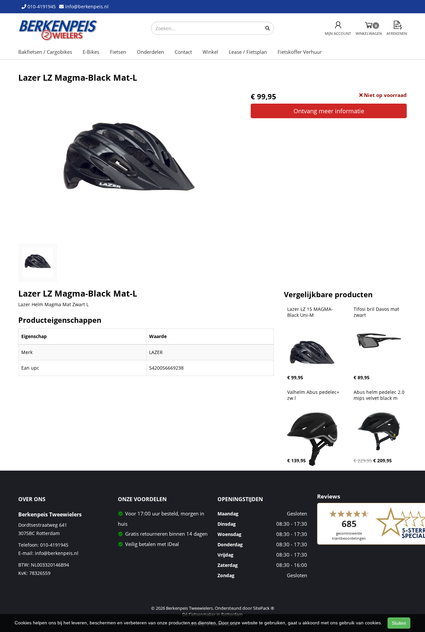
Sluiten (399, 623)
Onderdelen (150, 51)
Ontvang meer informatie (329, 111)
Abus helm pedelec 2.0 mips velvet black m (380, 395)
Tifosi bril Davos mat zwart (377, 312)
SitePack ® (263, 608)
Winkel (210, 51)
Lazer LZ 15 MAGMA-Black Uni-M (310, 312)
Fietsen (118, 51)
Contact (183, 51)
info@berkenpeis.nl (56, 553)
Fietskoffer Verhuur (300, 51)
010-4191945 (54, 545)
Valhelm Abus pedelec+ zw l (314, 395)
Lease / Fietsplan (248, 51)
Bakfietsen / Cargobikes (45, 51)
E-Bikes (91, 51)
